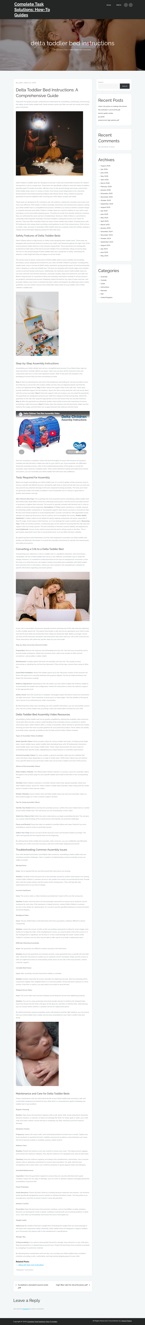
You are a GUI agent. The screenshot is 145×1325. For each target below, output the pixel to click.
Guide (103, 284)
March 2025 (105, 225)
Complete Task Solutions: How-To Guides (32, 9)
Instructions (29, 1270)
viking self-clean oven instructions (31, 1265)
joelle (20, 83)
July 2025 (104, 211)
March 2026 (105, 183)
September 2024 (107, 242)
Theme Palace (126, 1321)
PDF (102, 294)
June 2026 (104, 173)
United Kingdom (106, 297)
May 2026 (104, 176)
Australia (104, 277)
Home (109, 5)
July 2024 (104, 249)
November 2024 (107, 235)
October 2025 (106, 200)
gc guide (101, 117)
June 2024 (104, 252)
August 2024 (105, 245)
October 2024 (106, 238)
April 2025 (105, 221)
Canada (104, 280)
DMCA (118, 5)
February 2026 (106, 186)
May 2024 (104, 256)
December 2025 (107, 193)
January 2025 (106, 228)
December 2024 (107, 231)
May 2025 (104, 218)
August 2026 (105, 166)
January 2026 (106, 190)
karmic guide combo (105, 113)
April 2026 (105, 180)
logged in (26, 1309)
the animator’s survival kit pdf (109, 110)
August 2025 (105, 207)
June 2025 (104, 214)
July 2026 (104, 169)
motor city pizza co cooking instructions (112, 106)
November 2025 (107, 197)
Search (100, 82)
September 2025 (107, 204)
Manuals (104, 290)
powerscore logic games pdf (108, 120)
